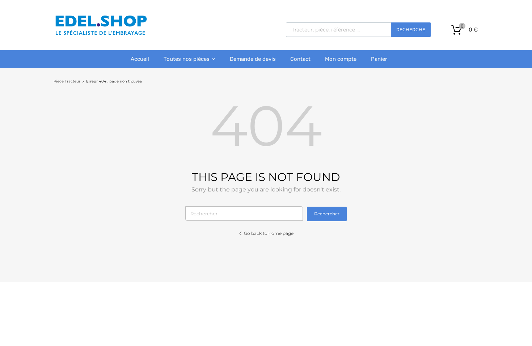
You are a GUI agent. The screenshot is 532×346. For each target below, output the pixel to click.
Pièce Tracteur (67, 81)
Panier (379, 59)
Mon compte (340, 59)
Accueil (140, 59)
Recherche (410, 29)
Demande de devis (253, 59)
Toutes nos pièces (187, 59)
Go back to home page (269, 233)
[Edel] (100, 34)
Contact (300, 59)
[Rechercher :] (246, 213)
